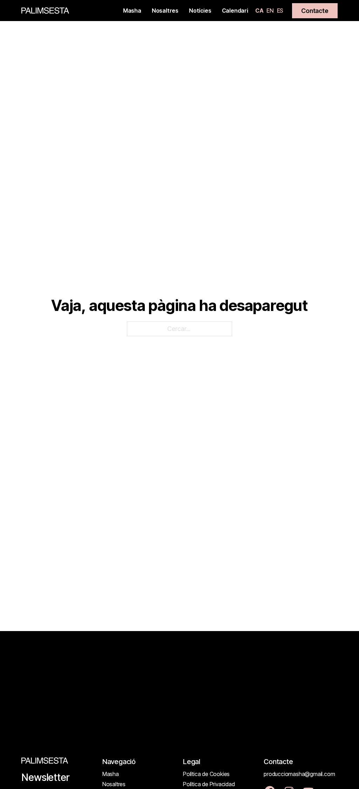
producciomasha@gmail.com (299, 773)
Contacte (314, 10)
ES (280, 10)
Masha (132, 10)
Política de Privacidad (209, 784)
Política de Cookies (206, 773)
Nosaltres (165, 10)
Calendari (235, 10)
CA (259, 10)
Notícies (200, 10)
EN (270, 10)
